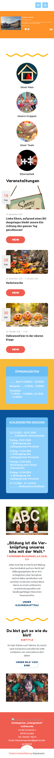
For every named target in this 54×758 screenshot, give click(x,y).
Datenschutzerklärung (20, 753)
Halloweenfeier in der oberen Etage (24, 337)
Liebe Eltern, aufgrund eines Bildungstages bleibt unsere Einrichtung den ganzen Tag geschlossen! (26, 224)
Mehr (51, 29)
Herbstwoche (14, 282)
